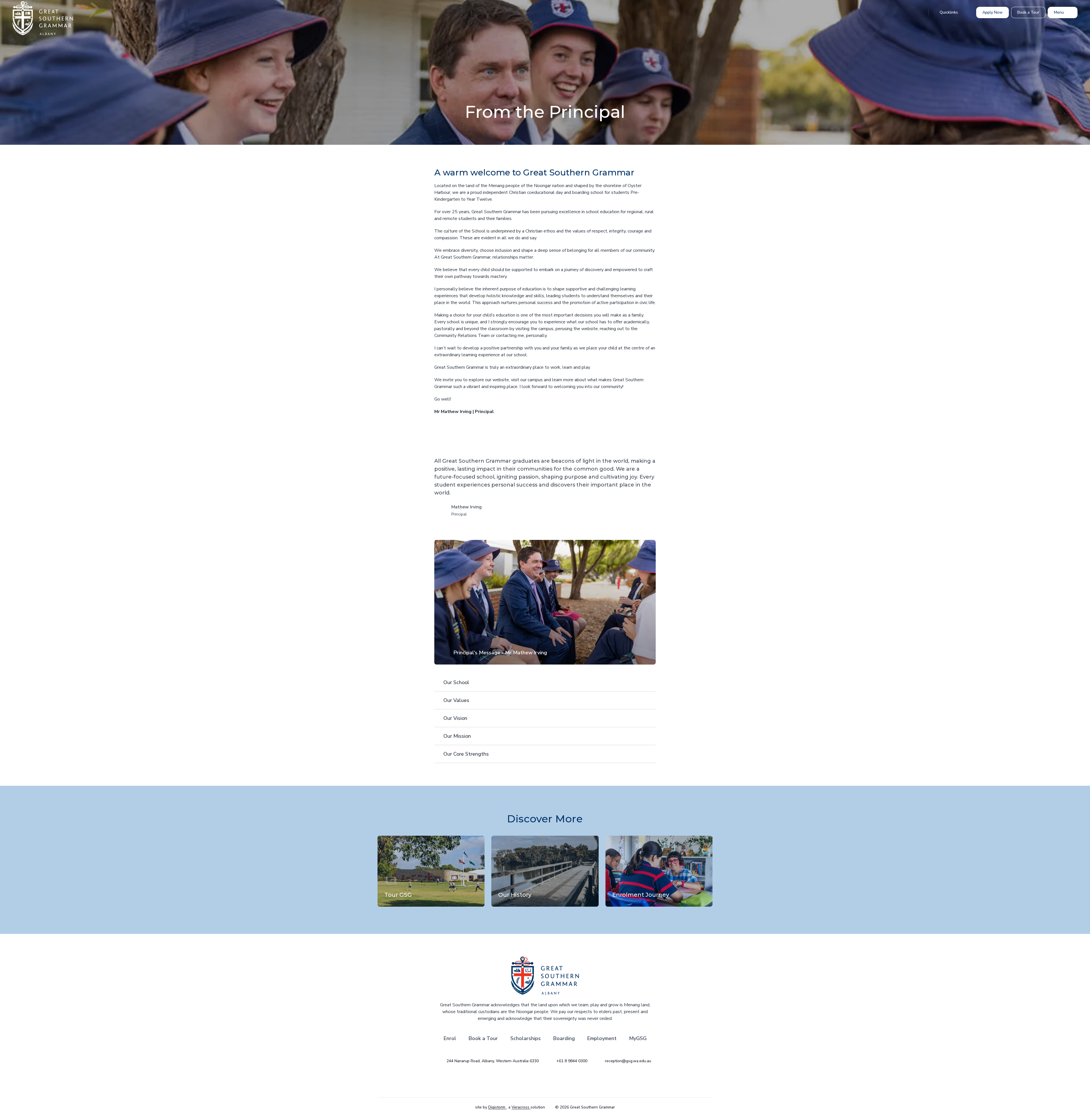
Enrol (450, 1038)
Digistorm (497, 1107)
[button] (545, 602)
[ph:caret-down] (651, 682)
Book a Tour (483, 1038)
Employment (602, 1038)
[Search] (918, 12)
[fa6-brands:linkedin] (559, 1080)
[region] (545, 602)
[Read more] (531, 1080)
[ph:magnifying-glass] (918, 12)
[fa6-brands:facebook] (545, 1080)
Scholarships (525, 1038)
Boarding (564, 1038)
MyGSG (638, 1038)
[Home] (32, 18)
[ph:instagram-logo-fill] (531, 1080)
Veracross (521, 1107)
